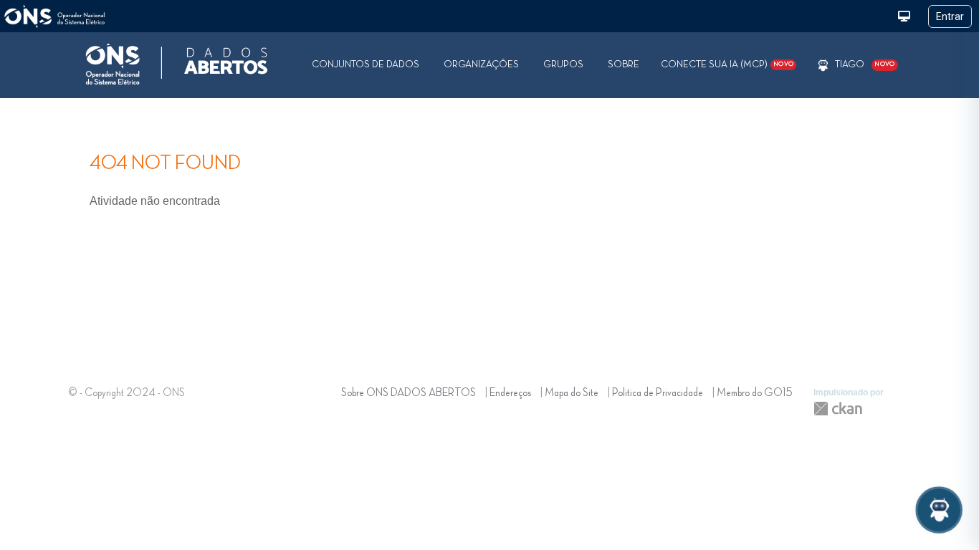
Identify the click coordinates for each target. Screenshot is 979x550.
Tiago (849, 64)
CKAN (837, 408)
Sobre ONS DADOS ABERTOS (408, 393)
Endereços (510, 393)
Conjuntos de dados (365, 64)
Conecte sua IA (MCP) (727, 64)
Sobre (623, 64)
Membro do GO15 (755, 393)
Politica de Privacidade (657, 393)
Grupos (563, 64)
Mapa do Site (571, 393)
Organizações (481, 64)
